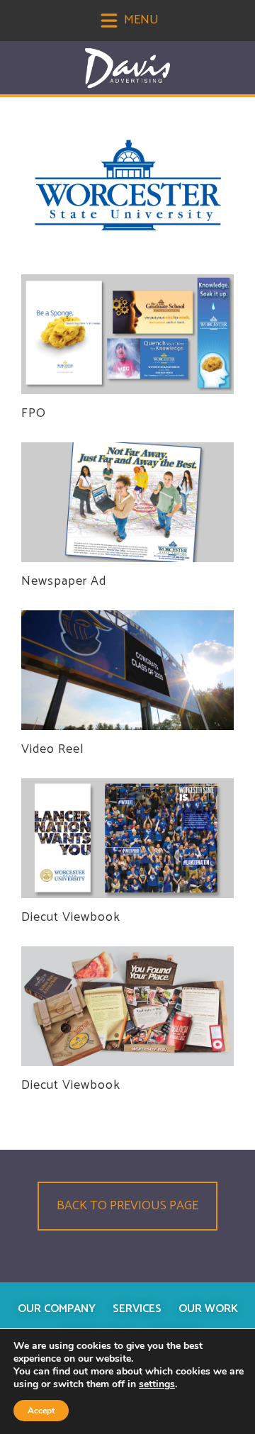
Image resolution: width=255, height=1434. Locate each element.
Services (137, 1308)
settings (157, 1384)
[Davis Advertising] (127, 68)
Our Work (208, 1308)
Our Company (57, 1308)
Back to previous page (127, 1205)
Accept (41, 1410)
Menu (140, 19)
